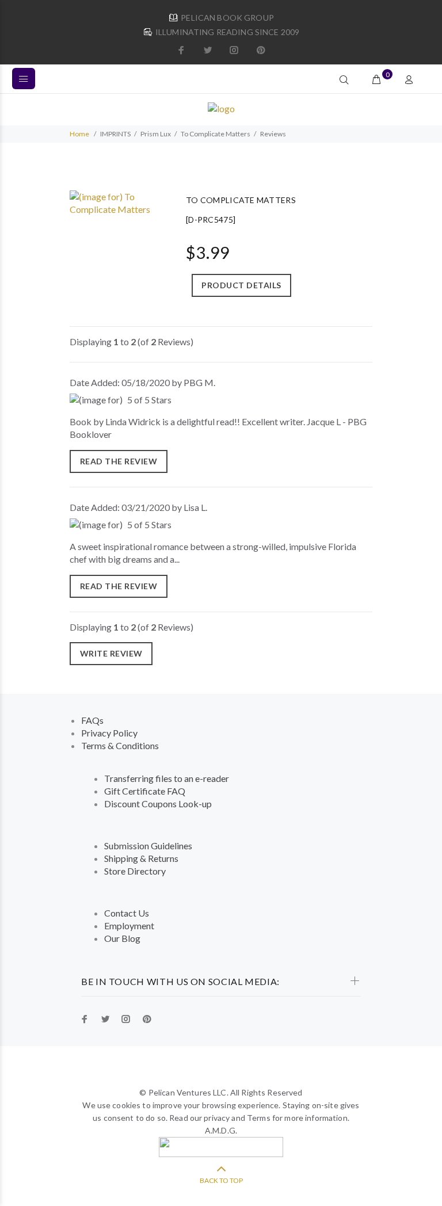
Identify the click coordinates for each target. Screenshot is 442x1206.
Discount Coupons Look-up (158, 803)
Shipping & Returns (141, 858)
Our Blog (122, 938)
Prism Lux (155, 133)
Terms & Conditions (120, 745)
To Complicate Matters (215, 133)
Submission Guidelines (148, 845)
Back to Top (221, 1180)
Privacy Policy (109, 732)
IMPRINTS (115, 133)
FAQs (92, 720)
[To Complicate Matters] (116, 201)
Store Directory (135, 870)
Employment (129, 925)
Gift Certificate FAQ (144, 790)
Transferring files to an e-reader (166, 778)
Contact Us (126, 912)
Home (79, 133)
